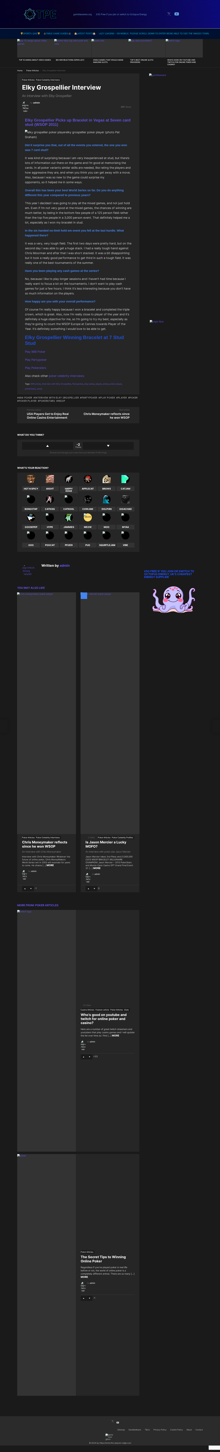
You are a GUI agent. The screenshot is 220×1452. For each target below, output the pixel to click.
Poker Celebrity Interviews (48, 837)
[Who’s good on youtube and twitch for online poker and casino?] (184, 48)
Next (201, 53)
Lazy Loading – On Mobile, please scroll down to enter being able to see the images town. (154, 33)
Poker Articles (28, 837)
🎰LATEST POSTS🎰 (85, 33)
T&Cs (147, 1429)
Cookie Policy (176, 1429)
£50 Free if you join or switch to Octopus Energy (121, 14)
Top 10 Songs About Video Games (35, 60)
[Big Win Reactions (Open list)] (72, 48)
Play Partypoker (36, 359)
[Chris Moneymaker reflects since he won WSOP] (46, 713)
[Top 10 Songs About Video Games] (35, 48)
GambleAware (135, 1429)
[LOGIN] (200, 14)
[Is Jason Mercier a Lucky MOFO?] (110, 713)
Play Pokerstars (35, 367)
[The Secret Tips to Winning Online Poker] (46, 1275)
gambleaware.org (82, 14)
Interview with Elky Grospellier (56, 384)
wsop (39, 389)
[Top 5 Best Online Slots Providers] (147, 48)
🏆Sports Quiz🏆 (30, 33)
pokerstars (30, 389)
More (50, 865)
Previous (18, 53)
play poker (89, 384)
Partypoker (77, 384)
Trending (160, 15)
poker (105, 384)
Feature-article (102, 1010)
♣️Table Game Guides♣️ (57, 33)
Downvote (108, 446)
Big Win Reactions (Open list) (70, 60)
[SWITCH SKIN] (192, 14)
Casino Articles (87, 1010)
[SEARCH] (185, 14)
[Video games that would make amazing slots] (110, 48)
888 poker (36, 384)
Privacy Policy (160, 1429)
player (98, 384)
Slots (126, 1010)
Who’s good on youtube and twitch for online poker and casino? (181, 62)
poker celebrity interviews (66, 376)
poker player (116, 384)
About (189, 1429)
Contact (199, 1429)
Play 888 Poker (35, 351)
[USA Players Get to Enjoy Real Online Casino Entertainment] (4, 726)
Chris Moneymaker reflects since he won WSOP (44, 844)
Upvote (47, 446)
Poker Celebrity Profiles (122, 837)
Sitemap (121, 1429)
